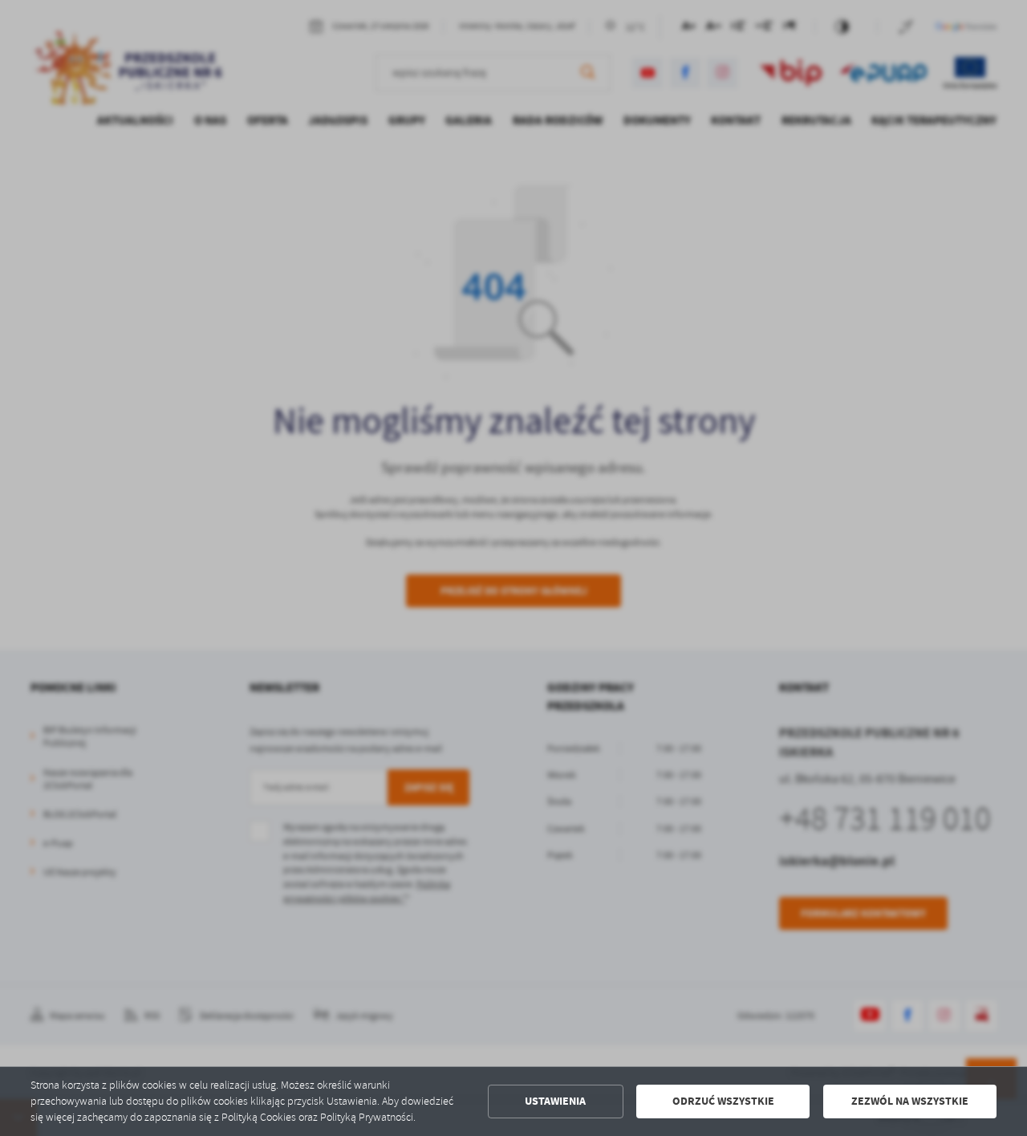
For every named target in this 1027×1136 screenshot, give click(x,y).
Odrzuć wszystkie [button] (723, 1101)
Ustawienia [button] (555, 1101)
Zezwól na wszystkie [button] (909, 1101)
